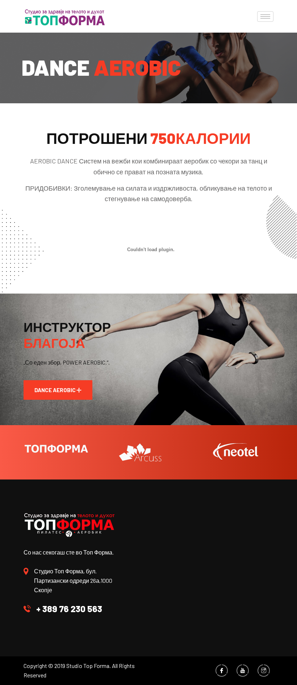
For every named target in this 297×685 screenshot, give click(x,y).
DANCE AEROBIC (55, 390)
